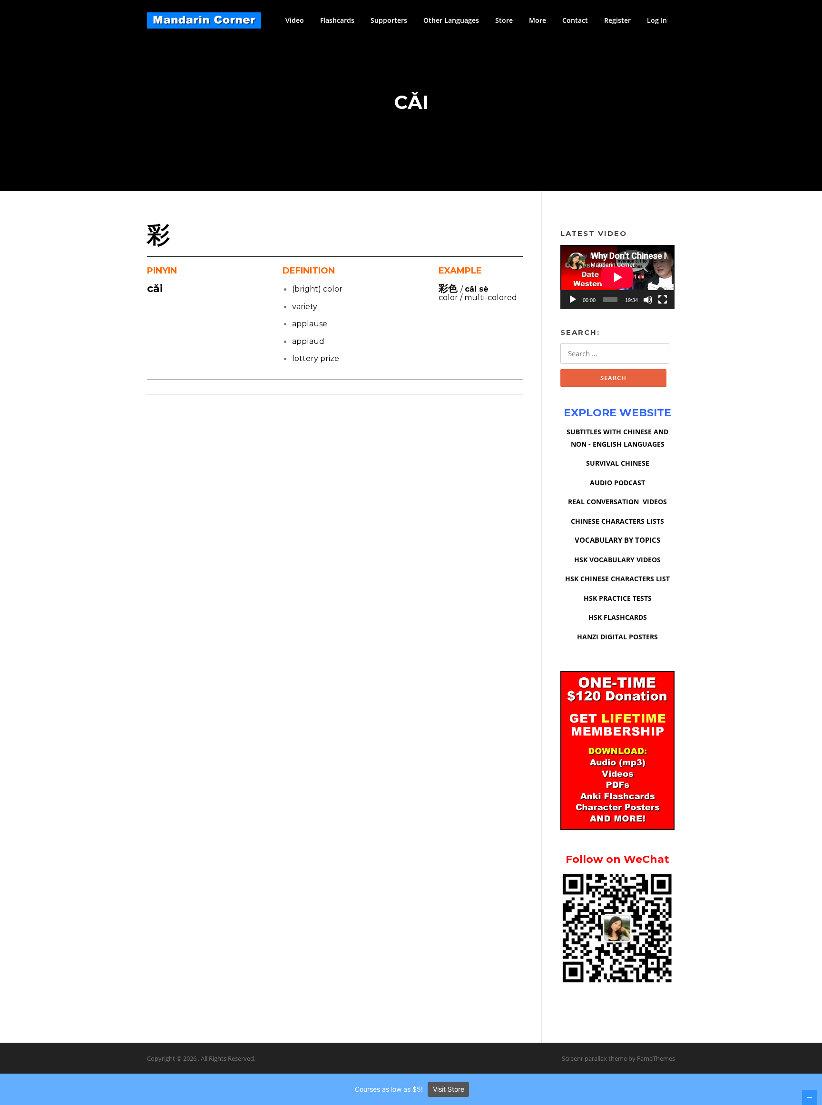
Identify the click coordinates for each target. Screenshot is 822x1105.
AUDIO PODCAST (617, 482)
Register (617, 20)
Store (504, 20)
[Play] (572, 299)
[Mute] (648, 299)
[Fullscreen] (662, 299)
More (537, 20)
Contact (575, 20)
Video (294, 20)
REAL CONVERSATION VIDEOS (617, 501)
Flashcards (337, 20)
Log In (657, 20)
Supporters (389, 20)
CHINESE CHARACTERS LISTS (617, 521)
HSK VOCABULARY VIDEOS (617, 559)
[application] (617, 277)
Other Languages (451, 20)
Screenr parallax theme (594, 1058)
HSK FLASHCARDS (617, 617)
